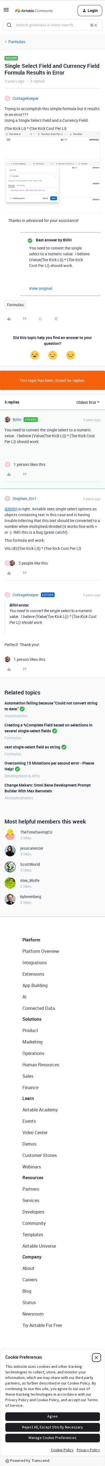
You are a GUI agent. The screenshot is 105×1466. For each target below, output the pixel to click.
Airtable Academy (40, 1110)
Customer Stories (39, 1155)
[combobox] (52, 25)
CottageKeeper (26, 98)
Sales (27, 1076)
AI (24, 997)
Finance (30, 1087)
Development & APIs (22, 775)
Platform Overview (40, 951)
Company (31, 1257)
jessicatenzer (31, 848)
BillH (17, 419)
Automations (15, 715)
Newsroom (33, 1314)
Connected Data (38, 1008)
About (28, 1268)
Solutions (31, 1019)
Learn (28, 1098)
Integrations (34, 963)
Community (34, 1223)
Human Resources (40, 1065)
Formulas (16, 41)
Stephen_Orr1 (25, 498)
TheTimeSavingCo (36, 832)
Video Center (35, 1132)
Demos (29, 1144)
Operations (33, 1053)
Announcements (18, 797)
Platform (31, 940)
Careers (29, 1280)
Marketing (32, 1042)
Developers (33, 1212)
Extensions (33, 974)
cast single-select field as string (32, 747)
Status (29, 1302)
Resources (32, 1178)
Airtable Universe (39, 1246)
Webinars (31, 1167)
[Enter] (9, 25)
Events (29, 1121)
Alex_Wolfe (29, 880)
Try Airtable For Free (42, 1325)
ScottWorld (30, 864)
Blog (26, 1291)
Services (30, 1200)
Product (30, 1030)
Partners (30, 1189)
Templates (32, 1235)
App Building (35, 985)
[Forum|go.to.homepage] (34, 10)
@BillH (10, 508)
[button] (6, 11)
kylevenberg (30, 896)
